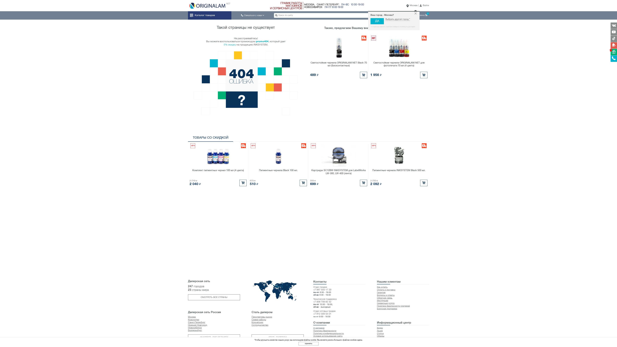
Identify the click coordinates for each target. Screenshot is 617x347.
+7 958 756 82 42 (322, 302)
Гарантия (381, 293)
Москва (413, 5)
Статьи (380, 333)
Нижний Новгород (197, 325)
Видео (380, 328)
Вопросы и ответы (386, 295)
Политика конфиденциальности (328, 333)
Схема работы (259, 320)
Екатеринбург (195, 330)
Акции (380, 331)
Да (377, 21)
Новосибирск (195, 328)
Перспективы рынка (262, 317)
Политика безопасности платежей (393, 306)
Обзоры (380, 336)
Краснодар (193, 320)
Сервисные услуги (385, 303)
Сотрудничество (260, 325)
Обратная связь (384, 298)
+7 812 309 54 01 (322, 314)
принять (308, 343)
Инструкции (382, 301)
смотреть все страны (214, 297)
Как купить (382, 287)
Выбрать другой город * (397, 19)
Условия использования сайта (327, 336)
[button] (424, 5)
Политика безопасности (324, 331)
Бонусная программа (387, 309)
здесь (359, 340)
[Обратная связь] (614, 45)
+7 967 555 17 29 (322, 290)
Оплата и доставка (386, 290)
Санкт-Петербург (196, 322)
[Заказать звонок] (614, 58)
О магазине (318, 328)
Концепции (257, 322)
